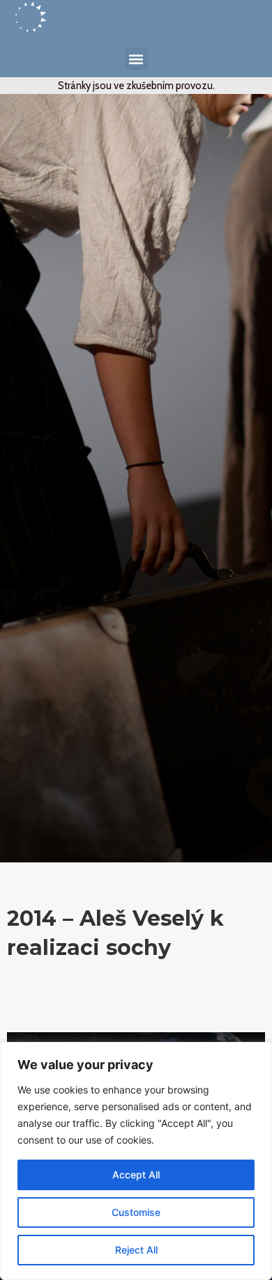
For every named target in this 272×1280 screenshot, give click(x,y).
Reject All (136, 1250)
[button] (136, 58)
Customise (136, 1212)
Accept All (136, 1174)
